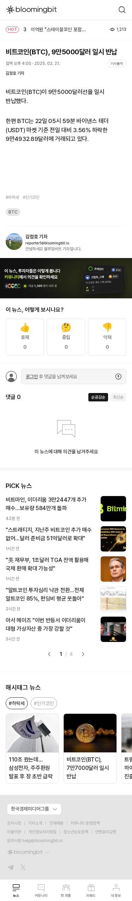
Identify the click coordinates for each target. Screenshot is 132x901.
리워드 (91, 895)
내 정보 (116, 895)
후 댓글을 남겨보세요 (51, 376)
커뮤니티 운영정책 (85, 823)
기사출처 (117, 63)
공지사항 (14, 823)
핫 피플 (66, 895)
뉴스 (16, 895)
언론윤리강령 (105, 831)
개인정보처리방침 (42, 831)
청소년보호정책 (75, 831)
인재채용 (56, 823)
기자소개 (35, 823)
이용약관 (14, 831)
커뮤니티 (41, 895)
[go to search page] (122, 10)
